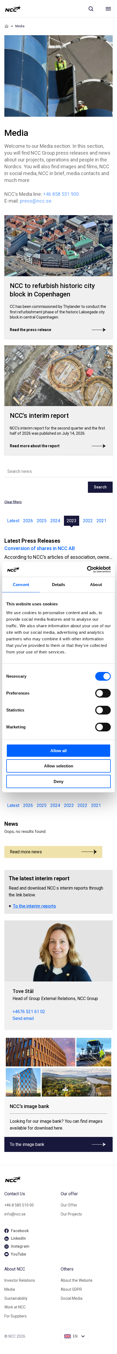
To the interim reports (34, 906)
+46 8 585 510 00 (19, 1205)
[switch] (103, 693)
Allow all (58, 750)
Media (9, 1289)
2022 (88, 520)
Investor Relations (19, 1280)
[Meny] (108, 8)
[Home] (6, 26)
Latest (13, 520)
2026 (28, 520)
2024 (55, 520)
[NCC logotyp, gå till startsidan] (13, 8)
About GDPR (71, 1289)
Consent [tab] (21, 584)
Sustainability (15, 1298)
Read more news (26, 851)
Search (100, 487)
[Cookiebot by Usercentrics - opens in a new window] (87, 569)
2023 (71, 520)
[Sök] (91, 8)
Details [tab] (58, 584)
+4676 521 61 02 (29, 1011)
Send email (23, 1018)
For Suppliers (15, 1316)
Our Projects (71, 1214)
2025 (42, 520)
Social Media (71, 1298)
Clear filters (13, 502)
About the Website (77, 1280)
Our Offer (69, 1205)
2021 (101, 520)
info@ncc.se (15, 1214)
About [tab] (96, 584)
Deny (58, 781)
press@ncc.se (35, 201)
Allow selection (58, 766)
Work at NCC (15, 1307)
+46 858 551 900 (61, 194)
